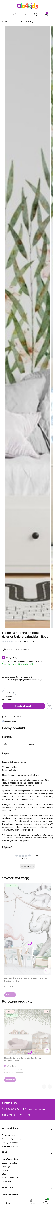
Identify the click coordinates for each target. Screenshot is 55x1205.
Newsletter (7, 1181)
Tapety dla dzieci (18, 22)
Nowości (5, 1170)
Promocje (6, 1166)
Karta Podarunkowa (10, 1159)
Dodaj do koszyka (24, 706)
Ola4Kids (5, 22)
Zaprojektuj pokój (9, 1163)
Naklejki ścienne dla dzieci (38, 22)
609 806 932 (12, 1108)
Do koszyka (10, 995)
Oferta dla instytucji (10, 1146)
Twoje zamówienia (10, 1194)
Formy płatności (8, 1135)
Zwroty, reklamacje (10, 1142)
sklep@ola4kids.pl (36, 1108)
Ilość (4, 688)
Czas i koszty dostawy (11, 1139)
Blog (4, 1174)
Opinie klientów (9, 1177)
